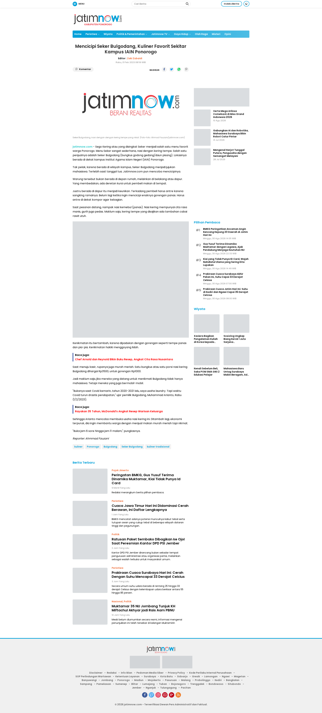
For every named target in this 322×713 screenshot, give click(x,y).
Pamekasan (103, 684)
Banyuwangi (89, 680)
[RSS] (178, 695)
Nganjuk (151, 687)
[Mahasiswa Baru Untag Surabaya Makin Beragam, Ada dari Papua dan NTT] (236, 356)
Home (78, 34)
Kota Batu (166, 676)
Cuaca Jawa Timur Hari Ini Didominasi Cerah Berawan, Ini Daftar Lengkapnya (150, 508)
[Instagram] (158, 695)
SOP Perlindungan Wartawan (93, 676)
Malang (186, 680)
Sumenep (121, 684)
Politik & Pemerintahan (131, 34)
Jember (136, 687)
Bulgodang (110, 446)
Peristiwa (91, 34)
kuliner (78, 446)
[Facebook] (144, 695)
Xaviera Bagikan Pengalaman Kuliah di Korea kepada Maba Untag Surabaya (206, 339)
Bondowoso (216, 684)
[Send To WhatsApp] (178, 69)
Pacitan (186, 687)
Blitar (134, 684)
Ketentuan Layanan (127, 676)
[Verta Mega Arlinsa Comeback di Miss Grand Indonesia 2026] (202, 118)
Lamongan (211, 676)
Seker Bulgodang (132, 446)
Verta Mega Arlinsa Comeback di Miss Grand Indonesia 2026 (228, 114)
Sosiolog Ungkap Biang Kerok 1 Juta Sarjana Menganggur (235, 339)
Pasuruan (171, 680)
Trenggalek (197, 684)
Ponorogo (93, 446)
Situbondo (234, 684)
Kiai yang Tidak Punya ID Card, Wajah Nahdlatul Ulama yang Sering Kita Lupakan (226, 262)
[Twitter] (151, 695)
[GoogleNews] (171, 695)
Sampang (86, 684)
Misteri (216, 34)
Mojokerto (154, 680)
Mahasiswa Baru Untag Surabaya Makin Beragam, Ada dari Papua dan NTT (236, 371)
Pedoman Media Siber (150, 672)
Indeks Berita (231, 3)
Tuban (163, 684)
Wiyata (108, 34)
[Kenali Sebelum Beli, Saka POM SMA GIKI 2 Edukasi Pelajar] (207, 356)
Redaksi (112, 672)
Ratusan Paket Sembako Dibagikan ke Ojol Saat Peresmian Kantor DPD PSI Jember (148, 541)
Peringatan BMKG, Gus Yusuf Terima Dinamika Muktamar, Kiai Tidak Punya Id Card (146, 479)
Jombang (107, 680)
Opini (227, 34)
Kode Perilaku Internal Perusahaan (210, 672)
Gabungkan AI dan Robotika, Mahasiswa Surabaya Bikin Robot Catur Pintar (231, 133)
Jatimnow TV (159, 34)
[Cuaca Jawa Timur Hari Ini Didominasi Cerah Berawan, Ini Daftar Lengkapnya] (90, 513)
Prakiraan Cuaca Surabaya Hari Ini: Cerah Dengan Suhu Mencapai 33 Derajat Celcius (148, 575)
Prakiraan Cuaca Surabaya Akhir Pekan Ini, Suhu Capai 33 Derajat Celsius (223, 277)
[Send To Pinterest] (186, 69)
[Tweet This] (171, 69)
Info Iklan (126, 672)
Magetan (239, 676)
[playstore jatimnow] (145, 663)
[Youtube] (165, 695)
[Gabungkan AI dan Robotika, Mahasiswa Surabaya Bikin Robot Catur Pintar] (202, 137)
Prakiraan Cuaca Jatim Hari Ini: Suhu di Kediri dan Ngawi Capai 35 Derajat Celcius (225, 292)
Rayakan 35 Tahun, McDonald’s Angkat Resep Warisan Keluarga (119, 411)
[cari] (187, 4)
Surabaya (150, 676)
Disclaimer (95, 672)
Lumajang (148, 684)
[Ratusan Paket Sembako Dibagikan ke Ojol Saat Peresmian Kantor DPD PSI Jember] (90, 546)
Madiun (138, 680)
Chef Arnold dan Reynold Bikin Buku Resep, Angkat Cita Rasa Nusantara (124, 359)
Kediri (218, 680)
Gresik (196, 676)
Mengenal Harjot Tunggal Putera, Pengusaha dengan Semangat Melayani (230, 153)
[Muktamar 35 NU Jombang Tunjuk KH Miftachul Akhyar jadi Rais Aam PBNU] (90, 612)
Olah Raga (201, 34)
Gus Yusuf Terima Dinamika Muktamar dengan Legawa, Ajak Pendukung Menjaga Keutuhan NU (224, 247)
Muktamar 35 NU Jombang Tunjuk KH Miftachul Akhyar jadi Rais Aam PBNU (143, 608)
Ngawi (226, 676)
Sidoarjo (182, 676)
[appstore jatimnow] (177, 663)
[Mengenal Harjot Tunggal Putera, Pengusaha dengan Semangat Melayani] (202, 156)
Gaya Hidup (181, 34)
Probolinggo (202, 680)
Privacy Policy (176, 672)
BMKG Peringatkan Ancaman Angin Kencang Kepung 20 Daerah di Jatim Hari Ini (225, 231)
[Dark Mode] (246, 4)
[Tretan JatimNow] (221, 97)
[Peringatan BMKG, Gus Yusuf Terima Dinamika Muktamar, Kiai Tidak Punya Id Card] (90, 481)
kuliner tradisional (158, 446)
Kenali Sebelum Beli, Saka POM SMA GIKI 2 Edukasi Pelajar (207, 371)
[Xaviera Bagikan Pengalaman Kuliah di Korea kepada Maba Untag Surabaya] (207, 323)
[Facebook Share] (164, 69)
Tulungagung (168, 687)
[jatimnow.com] (98, 19)
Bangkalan (232, 680)
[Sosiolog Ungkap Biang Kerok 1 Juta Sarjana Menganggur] (236, 323)
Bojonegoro (178, 684)
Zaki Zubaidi (134, 58)
